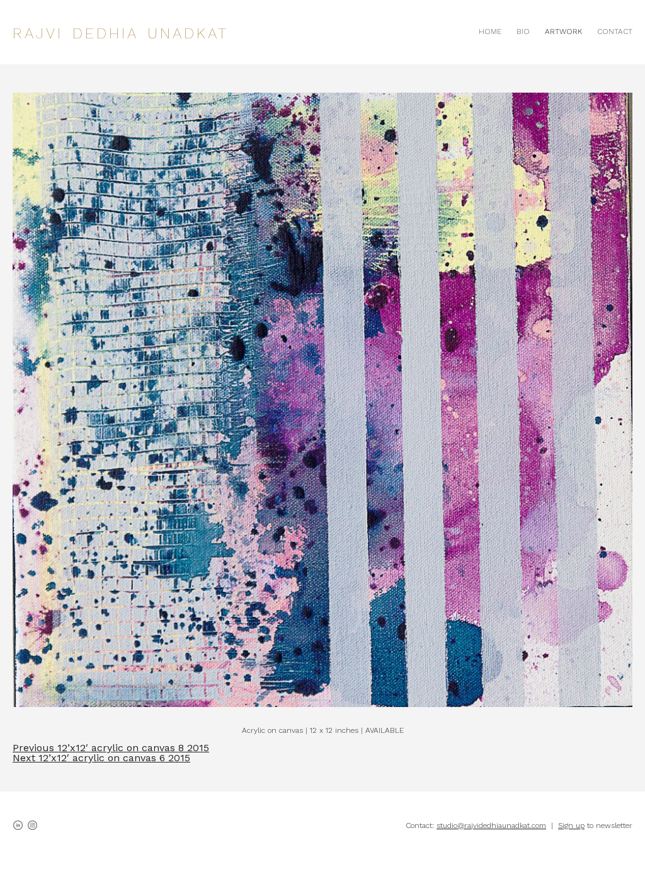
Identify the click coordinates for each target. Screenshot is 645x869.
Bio (523, 31)
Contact (614, 31)
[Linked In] (18, 825)
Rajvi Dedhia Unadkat (121, 33)
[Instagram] (32, 825)
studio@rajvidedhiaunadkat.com (491, 825)
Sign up (571, 825)
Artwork (563, 31)
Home (490, 31)
